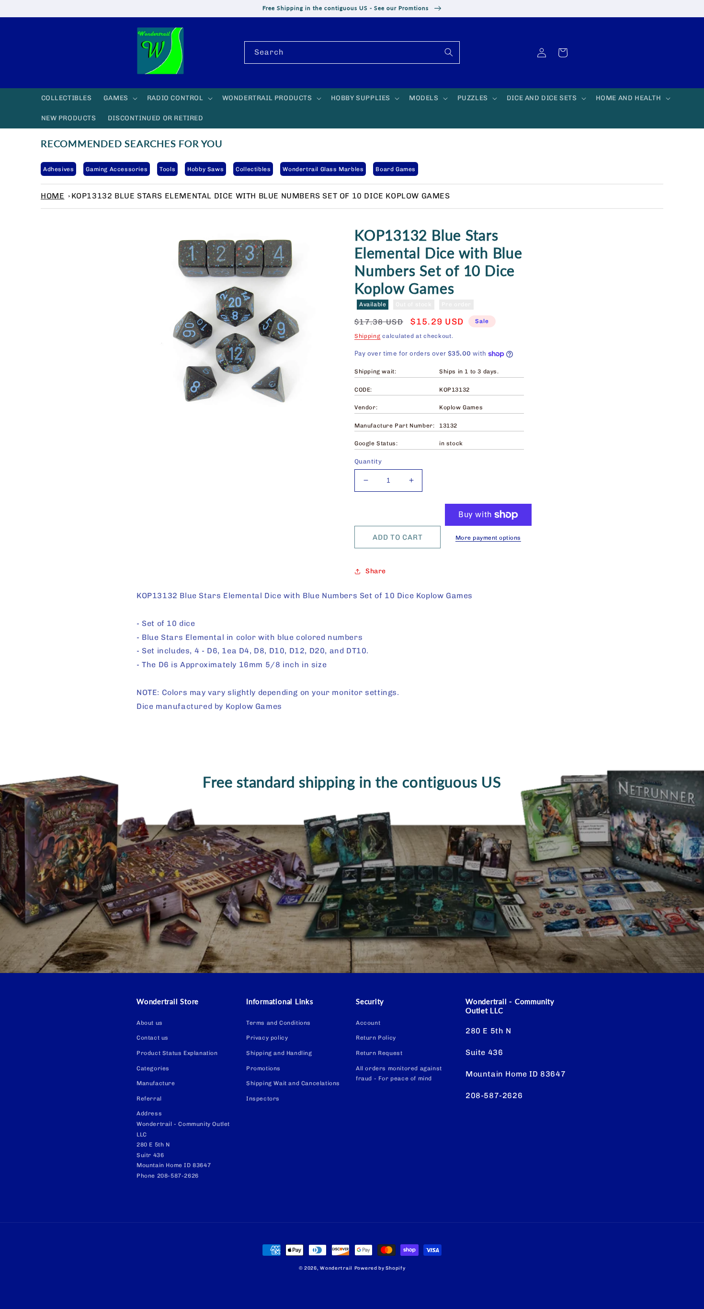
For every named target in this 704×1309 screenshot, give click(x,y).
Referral (149, 1098)
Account (368, 1022)
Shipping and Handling (279, 1053)
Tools (167, 169)
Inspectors (263, 1098)
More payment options (488, 537)
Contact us (152, 1037)
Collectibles (253, 169)
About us (149, 1022)
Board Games (395, 169)
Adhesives (58, 169)
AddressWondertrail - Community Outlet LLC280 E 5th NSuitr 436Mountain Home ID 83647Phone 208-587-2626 (183, 1144)
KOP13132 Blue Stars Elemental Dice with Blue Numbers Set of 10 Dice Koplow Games (260, 195)
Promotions (263, 1068)
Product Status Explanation (177, 1053)
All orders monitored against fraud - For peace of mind (399, 1073)
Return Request (379, 1053)
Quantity (368, 461)
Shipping (367, 336)
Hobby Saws (205, 169)
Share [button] (375, 571)
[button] (119, 98)
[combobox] (352, 52)
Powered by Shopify (380, 1268)
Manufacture (155, 1083)
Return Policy (376, 1037)
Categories (153, 1068)
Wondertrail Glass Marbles (323, 169)
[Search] (448, 52)
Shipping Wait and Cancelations (293, 1083)
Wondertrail (336, 1268)
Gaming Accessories (117, 169)
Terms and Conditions (278, 1022)
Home (52, 195)
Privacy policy (267, 1037)
